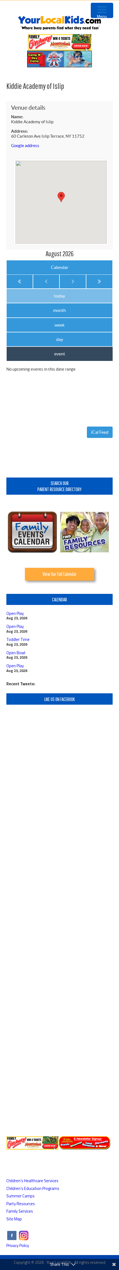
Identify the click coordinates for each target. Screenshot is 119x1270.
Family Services (19, 1211)
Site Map (14, 1219)
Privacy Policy (17, 1245)
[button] (61, 197)
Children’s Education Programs (32, 1188)
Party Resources (20, 1203)
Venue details (28, 107)
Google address (25, 145)
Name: (17, 116)
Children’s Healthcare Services (32, 1180)
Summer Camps (20, 1196)
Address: (19, 131)
